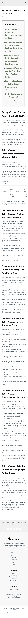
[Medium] (20, 529)
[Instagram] (14, 529)
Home (3, 522)
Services (8, 522)
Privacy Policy (13, 578)
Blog (23, 16)
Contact (14, 524)
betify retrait (11, 329)
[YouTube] (17, 529)
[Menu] (25, 3)
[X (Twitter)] (11, 529)
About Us (20, 522)
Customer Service (14, 580)
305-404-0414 (15, 589)
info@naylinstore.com (17, 596)
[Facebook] (8, 529)
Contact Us (14, 575)
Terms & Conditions (14, 576)
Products (14, 522)
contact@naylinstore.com (14, 597)
